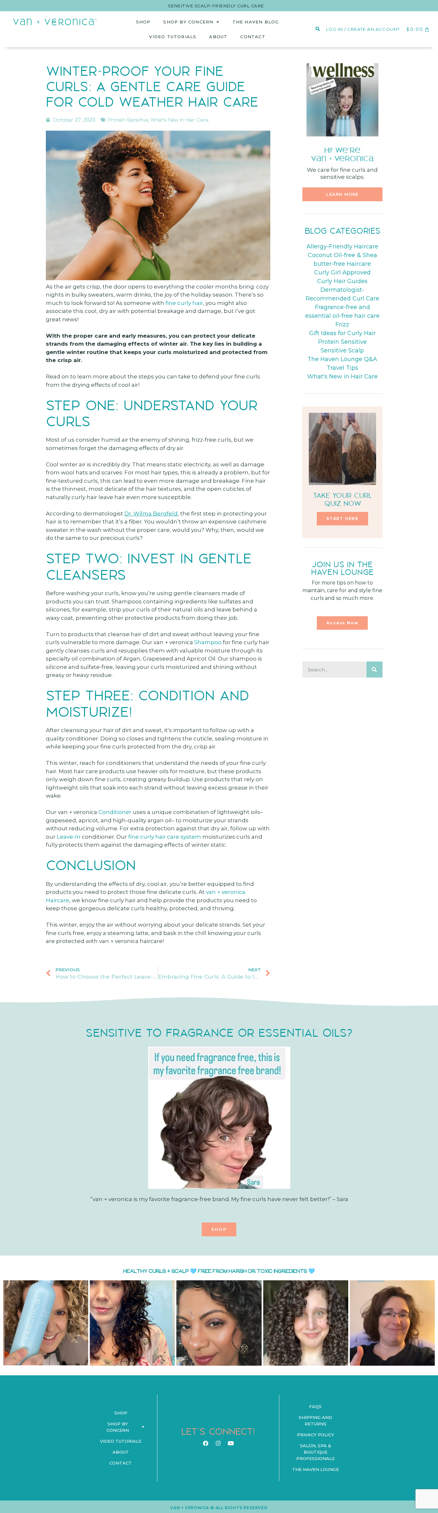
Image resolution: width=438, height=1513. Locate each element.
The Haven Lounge (315, 1469)
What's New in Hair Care (179, 120)
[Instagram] (218, 1443)
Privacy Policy (315, 1434)
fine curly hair (184, 303)
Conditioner (114, 812)
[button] (342, 194)
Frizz (342, 324)
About (218, 36)
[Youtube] (230, 1443)
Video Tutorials (172, 36)
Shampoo (208, 642)
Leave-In (69, 837)
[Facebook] (205, 1443)
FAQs (315, 1406)
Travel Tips (342, 367)
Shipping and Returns (315, 1420)
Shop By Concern (188, 21)
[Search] (374, 669)
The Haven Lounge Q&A (342, 359)
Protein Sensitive (128, 120)
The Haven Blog (255, 21)
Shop (143, 21)
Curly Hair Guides (342, 281)
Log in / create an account (363, 29)
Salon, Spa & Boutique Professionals (315, 1452)
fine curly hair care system (164, 837)
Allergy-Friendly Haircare (342, 246)
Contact (252, 36)
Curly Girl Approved (342, 272)
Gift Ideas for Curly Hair (342, 333)
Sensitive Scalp (342, 350)
